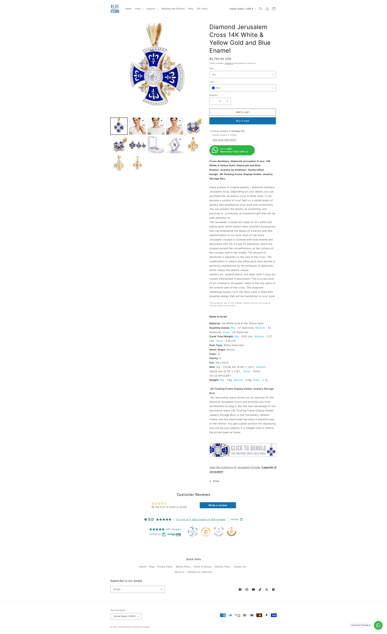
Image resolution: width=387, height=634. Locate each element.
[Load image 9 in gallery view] (118, 163)
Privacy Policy (164, 566)
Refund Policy (183, 566)
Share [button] (216, 481)
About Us (179, 572)
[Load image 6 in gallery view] (137, 144)
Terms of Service (203, 566)
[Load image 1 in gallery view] (118, 126)
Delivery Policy (223, 566)
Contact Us (240, 566)
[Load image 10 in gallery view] (137, 163)
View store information (224, 139)
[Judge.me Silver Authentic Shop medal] (219, 531)
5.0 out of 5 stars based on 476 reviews (201, 519)
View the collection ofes (234, 467)
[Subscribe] (161, 589)
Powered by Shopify (141, 627)
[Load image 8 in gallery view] (193, 144)
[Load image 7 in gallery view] (156, 144)
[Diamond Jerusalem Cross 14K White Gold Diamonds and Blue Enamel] (243, 458)
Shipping (229, 63)
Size (211, 68)
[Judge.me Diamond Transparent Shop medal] (193, 531)
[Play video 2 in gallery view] (156, 126)
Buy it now (242, 120)
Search (142, 566)
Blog (152, 566)
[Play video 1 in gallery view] (137, 126)
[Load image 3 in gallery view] (118, 144)
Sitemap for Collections (199, 572)
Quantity (213, 95)
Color (212, 82)
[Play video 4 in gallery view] (174, 144)
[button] (139, 8)
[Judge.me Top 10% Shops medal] (231, 531)
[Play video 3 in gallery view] (174, 126)
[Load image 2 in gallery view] (193, 126)
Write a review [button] (217, 505)
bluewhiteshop (125, 627)
